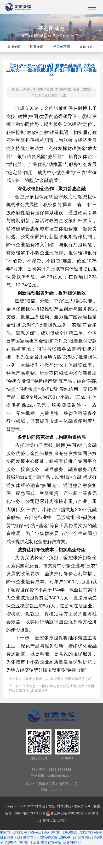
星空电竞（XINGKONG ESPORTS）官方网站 (57, 837)
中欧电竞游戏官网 (13, 832)
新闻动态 (40, 36)
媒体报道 (86, 46)
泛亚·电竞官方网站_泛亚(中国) (56, 842)
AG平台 (35, 832)
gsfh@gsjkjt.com (59, 775)
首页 (24, 36)
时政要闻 (37, 46)
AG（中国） (53, 832)
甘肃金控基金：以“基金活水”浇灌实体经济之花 (57, 679)
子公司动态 (61, 36)
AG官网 (85, 832)
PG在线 (71, 832)
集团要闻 (14, 46)
